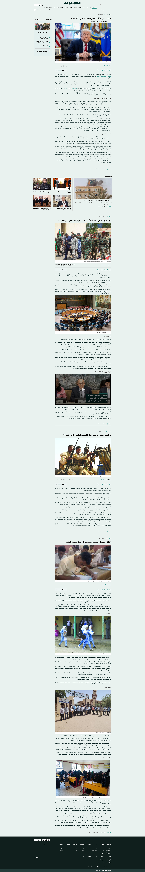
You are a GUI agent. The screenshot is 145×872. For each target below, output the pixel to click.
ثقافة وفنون (80, 7)
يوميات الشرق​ (66, 7)
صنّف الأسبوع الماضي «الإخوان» (70, 88)
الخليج (109, 848)
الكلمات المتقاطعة (81, 859)
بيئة (76, 850)
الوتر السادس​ (82, 848)
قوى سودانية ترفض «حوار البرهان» (42, 46)
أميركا (84, 169)
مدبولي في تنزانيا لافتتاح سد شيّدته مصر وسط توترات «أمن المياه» (42, 42)
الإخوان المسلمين (102, 169)
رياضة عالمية (109, 862)
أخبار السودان (103, 423)
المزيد (44, 7)
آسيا (103, 850)
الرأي (87, 7)
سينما (83, 850)
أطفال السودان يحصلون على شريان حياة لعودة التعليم (88, 542)
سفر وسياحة (61, 848)
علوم (76, 848)
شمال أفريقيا (108, 850)
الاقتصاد (84, 7)
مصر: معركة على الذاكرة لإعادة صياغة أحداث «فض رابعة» (98, 201)
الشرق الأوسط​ (94, 7)
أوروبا (103, 848)
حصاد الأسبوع (102, 859)
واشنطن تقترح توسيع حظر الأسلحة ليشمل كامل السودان (42, 38)
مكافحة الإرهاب (94, 169)
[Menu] (110, 7)
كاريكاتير (96, 848)
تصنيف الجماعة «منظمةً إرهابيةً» (104, 76)
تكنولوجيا (71, 7)
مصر (88, 169)
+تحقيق (103, 862)
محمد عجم (106, 65)
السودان (97, 423)
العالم (90, 7)
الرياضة (61, 7)
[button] (82, 389)
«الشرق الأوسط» (104, 479)
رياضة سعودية (109, 859)
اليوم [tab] (38, 19)
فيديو (54, 7)
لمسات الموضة (61, 850)
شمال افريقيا (100, 14)
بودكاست (50, 7)
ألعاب (47, 7)
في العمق (58, 7)
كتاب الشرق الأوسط (94, 850)
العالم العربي (108, 14)
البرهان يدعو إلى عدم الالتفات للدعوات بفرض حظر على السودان (42, 33)
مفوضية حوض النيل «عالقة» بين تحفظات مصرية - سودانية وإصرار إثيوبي (42, 51)
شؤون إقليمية (109, 853)
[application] (83, 389)
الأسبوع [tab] (35, 19)
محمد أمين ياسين (105, 265)
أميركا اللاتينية (102, 853)
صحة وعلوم (75, 7)
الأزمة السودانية (103, 531)
